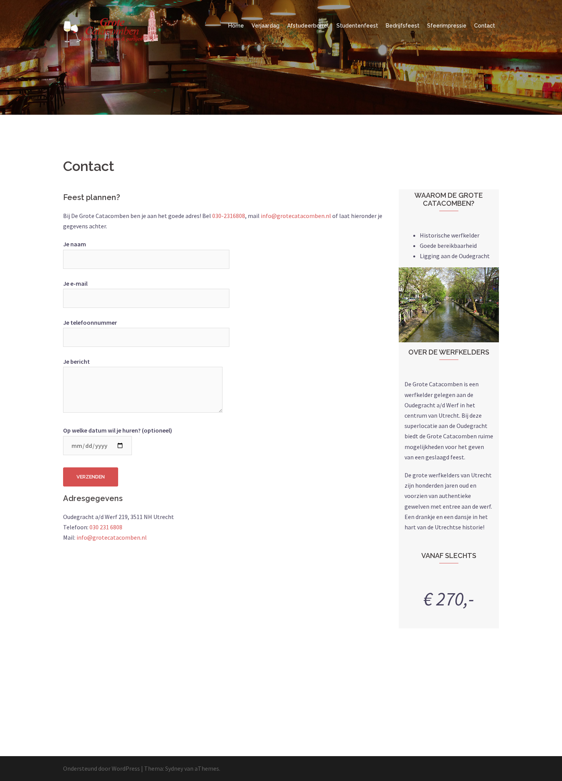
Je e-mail (75, 283)
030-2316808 (228, 216)
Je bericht (76, 361)
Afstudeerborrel (308, 26)
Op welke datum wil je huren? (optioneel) (117, 430)
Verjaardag (265, 26)
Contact (484, 26)
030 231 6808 (105, 527)
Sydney (174, 768)
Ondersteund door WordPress (101, 768)
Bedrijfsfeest (402, 26)
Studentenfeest (357, 26)
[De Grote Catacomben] (111, 25)
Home (236, 26)
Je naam (74, 244)
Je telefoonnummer (90, 322)
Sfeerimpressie (446, 26)
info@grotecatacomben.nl (296, 216)
